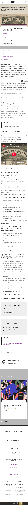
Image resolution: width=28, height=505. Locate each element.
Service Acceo (12, 474)
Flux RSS (20, 481)
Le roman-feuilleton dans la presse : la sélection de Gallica (14, 340)
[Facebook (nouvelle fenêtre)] (12, 452)
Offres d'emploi (20, 494)
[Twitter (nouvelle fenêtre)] (8, 452)
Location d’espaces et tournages (13, 471)
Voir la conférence (7, 50)
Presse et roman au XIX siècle (11, 125)
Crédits (20, 497)
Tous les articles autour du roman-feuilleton (13, 344)
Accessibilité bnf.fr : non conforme (20, 491)
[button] (10, 503)
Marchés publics (8, 494)
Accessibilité (8, 490)
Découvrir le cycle (9, 412)
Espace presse (13, 467)
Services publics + (20, 487)
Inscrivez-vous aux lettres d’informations (14, 460)
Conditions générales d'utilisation (8, 485)
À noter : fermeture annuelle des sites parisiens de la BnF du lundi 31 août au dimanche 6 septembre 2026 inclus (13, 9)
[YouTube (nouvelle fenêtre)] (19, 452)
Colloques (5, 33)
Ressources (5, 59)
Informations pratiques (8, 56)
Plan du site (8, 481)
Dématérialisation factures (8, 497)
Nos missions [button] (13, 440)
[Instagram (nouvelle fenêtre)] (15, 452)
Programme (5, 53)
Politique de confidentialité (19, 484)
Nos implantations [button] (13, 431)
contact (13, 464)
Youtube (18, 139)
